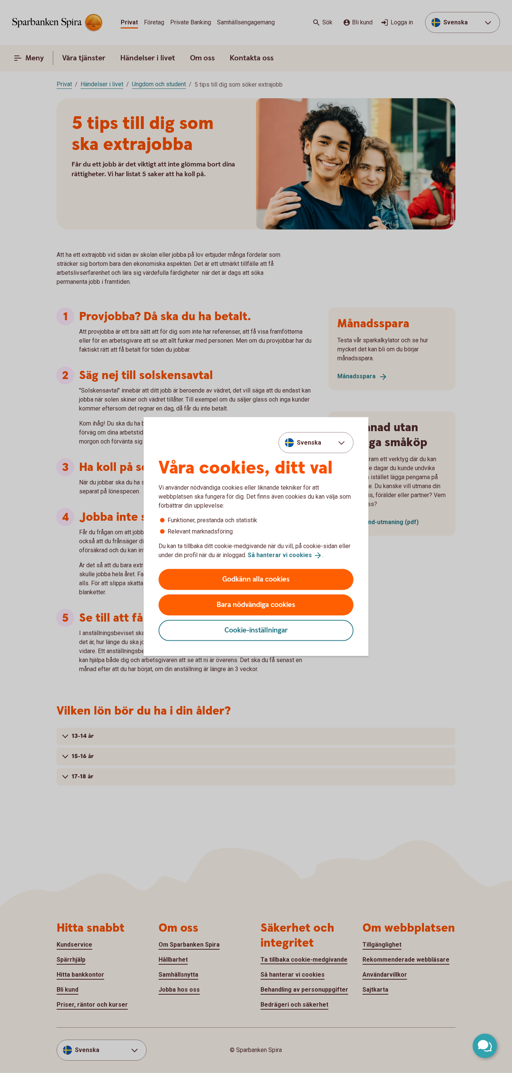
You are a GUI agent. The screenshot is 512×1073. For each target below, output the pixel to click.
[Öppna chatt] (485, 1046)
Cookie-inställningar (256, 630)
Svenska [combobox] (309, 442)
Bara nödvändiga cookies (256, 604)
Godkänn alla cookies (256, 579)
